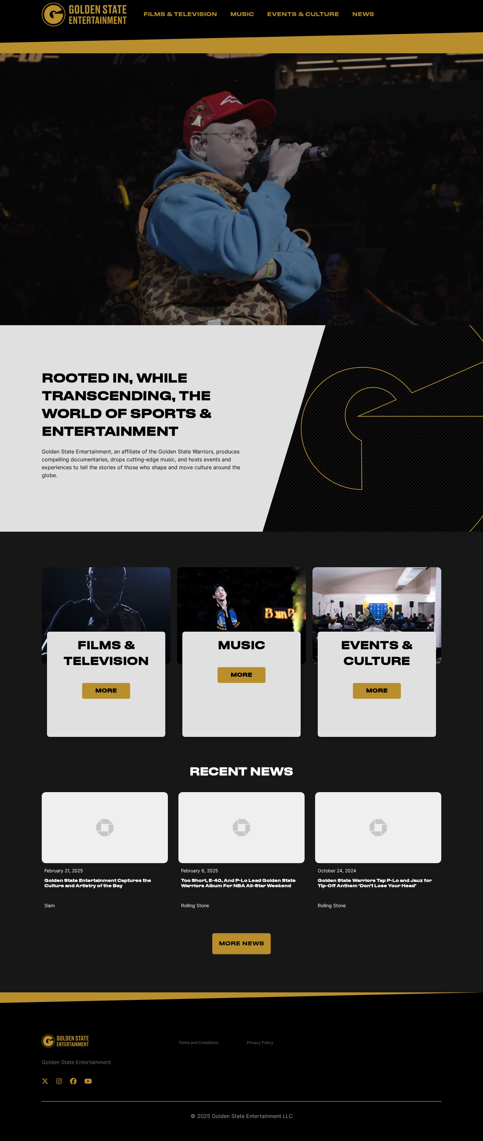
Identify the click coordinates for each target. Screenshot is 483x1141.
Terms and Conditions (198, 1042)
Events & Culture (303, 14)
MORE (106, 690)
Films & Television (180, 14)
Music (242, 14)
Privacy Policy (260, 1042)
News (363, 14)
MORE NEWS (241, 943)
